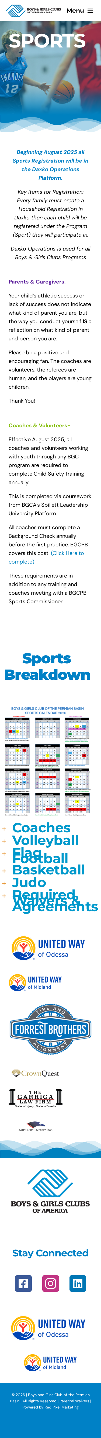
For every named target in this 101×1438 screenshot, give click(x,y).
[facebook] (23, 1283)
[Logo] (33, 6)
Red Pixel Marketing (61, 1407)
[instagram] (50, 1283)
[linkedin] (77, 1283)
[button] (46, 828)
